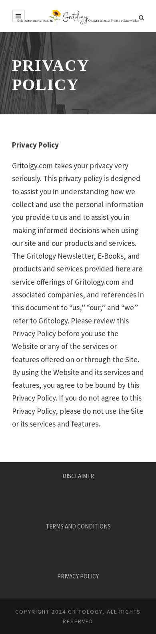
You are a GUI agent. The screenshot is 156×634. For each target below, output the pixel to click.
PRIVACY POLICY (78, 576)
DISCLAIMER (78, 476)
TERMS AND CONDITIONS (78, 526)
